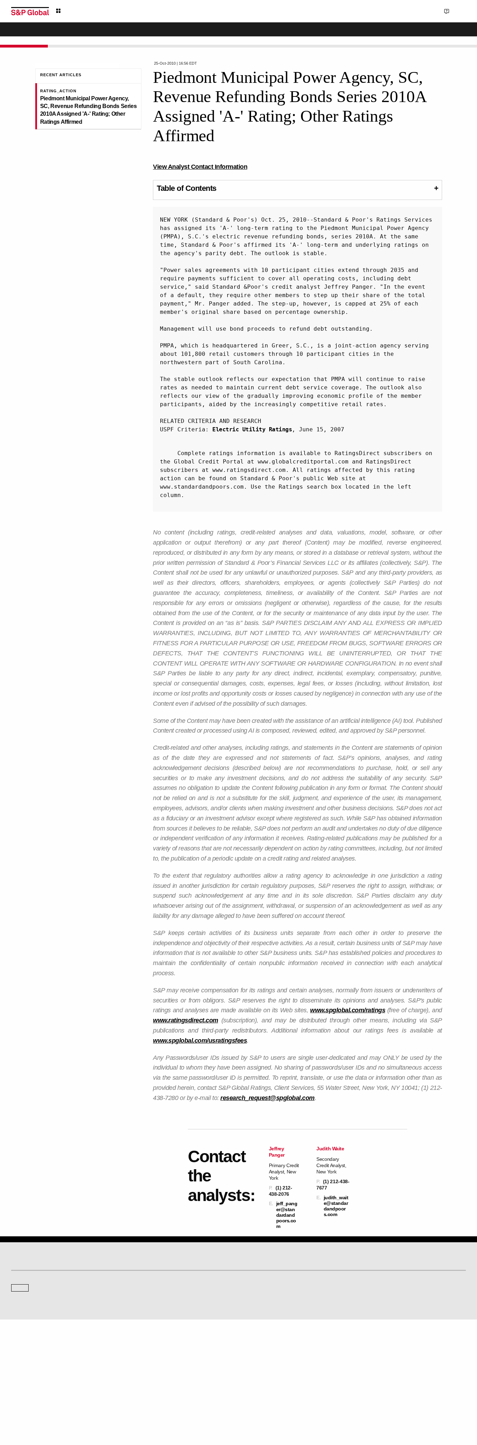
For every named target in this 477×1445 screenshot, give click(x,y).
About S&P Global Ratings (36, 1300)
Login (457, 11)
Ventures (19, 1366)
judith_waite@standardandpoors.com (336, 1206)
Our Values (21, 1346)
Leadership (371, 1366)
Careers (368, 1346)
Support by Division (262, 1356)
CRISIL (251, 1300)
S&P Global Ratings (42, 1274)
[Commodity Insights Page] (243, 1244)
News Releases (143, 1356)
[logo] (30, 11)
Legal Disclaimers (177, 1406)
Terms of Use (212, 1406)
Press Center (23, 1376)
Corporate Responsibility (384, 1356)
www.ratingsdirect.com (185, 1020)
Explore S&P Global (90, 11)
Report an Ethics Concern (268, 1366)
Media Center (141, 1300)
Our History (21, 1356)
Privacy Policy (276, 1406)
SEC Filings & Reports (149, 1376)
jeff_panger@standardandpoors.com (287, 1215)
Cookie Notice (243, 1406)
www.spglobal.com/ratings (347, 1010)
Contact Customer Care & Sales (274, 1346)
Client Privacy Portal (314, 1406)
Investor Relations (145, 1346)
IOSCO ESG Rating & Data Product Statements (405, 1376)
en (389, 11)
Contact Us (421, 11)
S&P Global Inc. (35, 1320)
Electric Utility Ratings (252, 429)
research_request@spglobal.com (267, 1097)
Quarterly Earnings (145, 1366)
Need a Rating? (442, 33)
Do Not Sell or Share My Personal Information (382, 1406)
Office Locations (259, 1376)
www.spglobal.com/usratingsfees (200, 1040)
